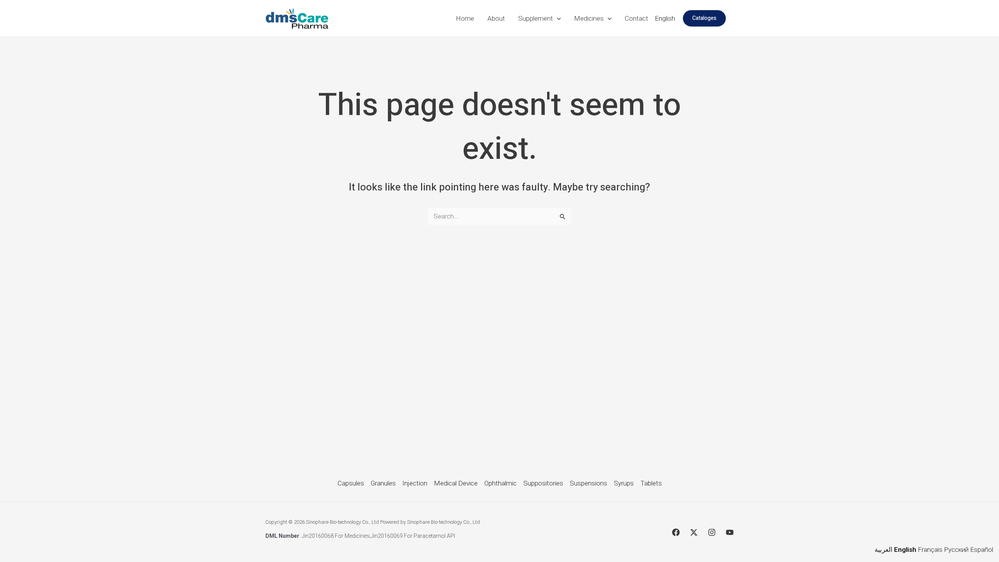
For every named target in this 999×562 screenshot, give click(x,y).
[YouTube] (730, 532)
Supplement (535, 18)
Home (465, 18)
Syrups (624, 483)
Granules (383, 483)
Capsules (351, 483)
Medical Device (456, 483)
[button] (557, 18)
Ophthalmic (500, 483)
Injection (414, 483)
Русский (956, 549)
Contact (636, 18)
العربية (883, 549)
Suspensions (588, 483)
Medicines (589, 18)
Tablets (651, 483)
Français (930, 549)
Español (981, 549)
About (496, 18)
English (665, 18)
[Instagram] (712, 532)
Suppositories (543, 483)
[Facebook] (676, 532)
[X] (694, 532)
